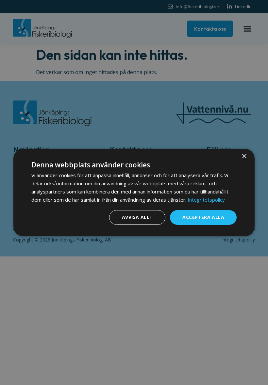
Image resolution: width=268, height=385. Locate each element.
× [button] (244, 156)
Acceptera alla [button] (203, 217)
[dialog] (134, 192)
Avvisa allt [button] (137, 217)
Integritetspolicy (206, 199)
